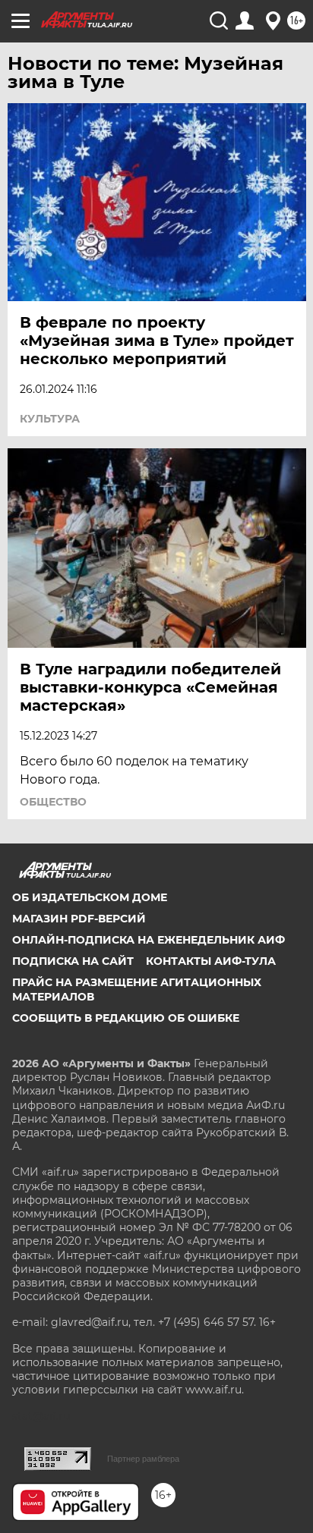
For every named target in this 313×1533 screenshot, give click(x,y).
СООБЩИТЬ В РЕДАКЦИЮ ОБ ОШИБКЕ (125, 1018)
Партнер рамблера (143, 1458)
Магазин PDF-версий (79, 918)
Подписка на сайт (73, 961)
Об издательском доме (89, 897)
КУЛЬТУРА (50, 418)
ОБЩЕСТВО (53, 801)
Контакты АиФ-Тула (211, 961)
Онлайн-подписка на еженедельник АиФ (148, 940)
